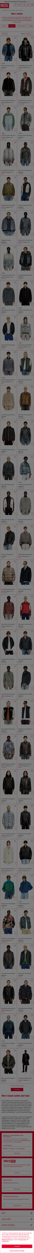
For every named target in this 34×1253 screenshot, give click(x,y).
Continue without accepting (17, 1250)
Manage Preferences (7, 1239)
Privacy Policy (22, 1239)
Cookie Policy (5, 1241)
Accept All (17, 1246)
